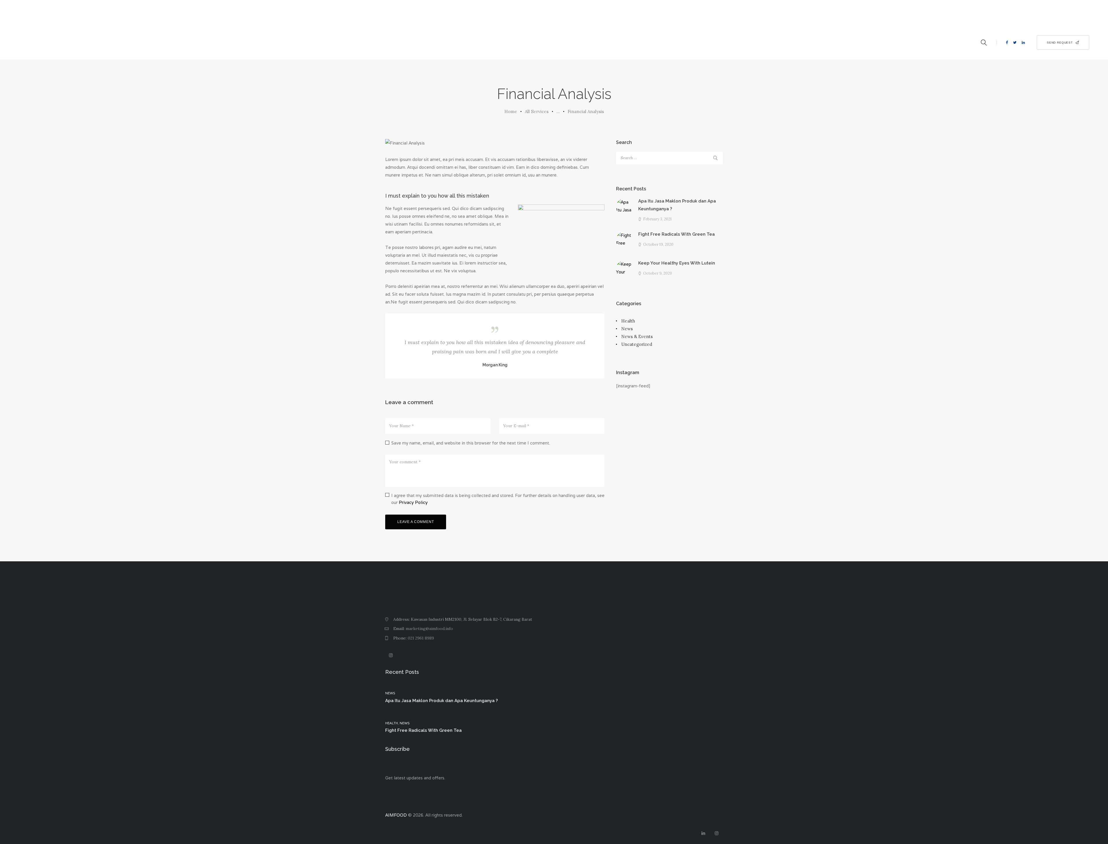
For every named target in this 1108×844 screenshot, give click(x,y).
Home (510, 111)
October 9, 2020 (657, 273)
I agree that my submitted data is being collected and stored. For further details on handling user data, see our (497, 499)
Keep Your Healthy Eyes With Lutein (676, 263)
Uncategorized (636, 344)
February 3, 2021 (657, 219)
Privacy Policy (413, 502)
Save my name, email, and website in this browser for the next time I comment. (470, 443)
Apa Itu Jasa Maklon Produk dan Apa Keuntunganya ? (677, 204)
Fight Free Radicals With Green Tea (676, 234)
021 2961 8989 (421, 638)
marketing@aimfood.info (429, 628)
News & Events (637, 336)
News (627, 328)
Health (628, 321)
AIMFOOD (396, 815)
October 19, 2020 (658, 244)
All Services (537, 111)
